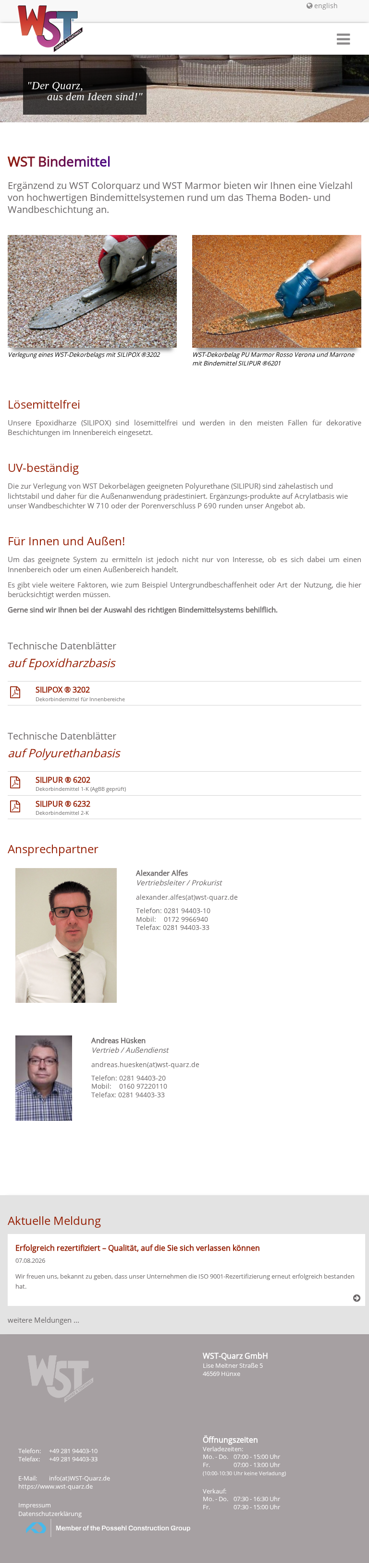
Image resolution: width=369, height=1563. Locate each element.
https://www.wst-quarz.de (55, 1486)
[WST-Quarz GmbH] (42, 41)
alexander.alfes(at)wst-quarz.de (187, 897)
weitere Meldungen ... (43, 1320)
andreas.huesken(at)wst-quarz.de (145, 1064)
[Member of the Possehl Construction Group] (96, 1534)
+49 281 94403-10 (73, 1450)
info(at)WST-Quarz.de (79, 1478)
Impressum (34, 1505)
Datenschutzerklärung (50, 1513)
